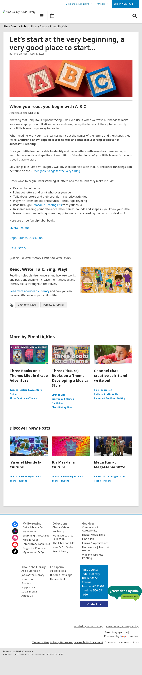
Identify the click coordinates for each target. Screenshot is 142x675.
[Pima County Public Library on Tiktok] (15, 551)
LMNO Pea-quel (20, 228)
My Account (30, 531)
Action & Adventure (31, 389)
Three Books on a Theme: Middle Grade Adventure (29, 375)
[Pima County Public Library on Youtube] (15, 545)
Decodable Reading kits (46, 205)
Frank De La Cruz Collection (62, 537)
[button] (78, 4)
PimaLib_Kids (58, 26)
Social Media (29, 591)
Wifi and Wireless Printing (92, 556)
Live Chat (124, 593)
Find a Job (88, 538)
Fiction (13, 394)
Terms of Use (40, 642)
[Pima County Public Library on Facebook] (15, 524)
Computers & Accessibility (90, 528)
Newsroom (28, 579)
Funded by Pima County (88, 626)
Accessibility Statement (88, 642)
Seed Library (60, 551)
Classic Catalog (61, 527)
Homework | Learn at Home (95, 548)
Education (106, 389)
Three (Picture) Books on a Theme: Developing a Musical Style (71, 378)
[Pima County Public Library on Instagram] (15, 538)
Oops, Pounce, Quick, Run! (26, 238)
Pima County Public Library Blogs (25, 26)
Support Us (28, 587)
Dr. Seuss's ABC (19, 248)
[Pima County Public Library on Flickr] (15, 531)
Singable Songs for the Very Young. (58, 171)
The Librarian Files (64, 543)
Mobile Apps (30, 539)
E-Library (58, 531)
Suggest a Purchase (34, 548)
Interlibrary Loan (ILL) (36, 544)
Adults (13, 476)
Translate (133, 636)
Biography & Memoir (63, 398)
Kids (96, 389)
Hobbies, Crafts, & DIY (106, 394)
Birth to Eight (59, 394)
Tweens (14, 389)
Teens (13, 480)
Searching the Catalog (36, 535)
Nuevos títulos (59, 579)
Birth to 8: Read (27, 305)
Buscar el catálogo (61, 575)
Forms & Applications (95, 543)
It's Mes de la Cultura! (63, 464)
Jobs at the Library (32, 575)
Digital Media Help (93, 534)
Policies (26, 583)
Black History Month (63, 407)
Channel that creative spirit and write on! (110, 375)
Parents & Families (54, 305)
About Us (27, 595)
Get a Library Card (34, 527)
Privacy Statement (61, 642)
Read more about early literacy (29, 291)
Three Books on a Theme (23, 398)
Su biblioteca (58, 570)
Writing (121, 398)
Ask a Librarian (30, 570)
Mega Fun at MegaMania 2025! (109, 464)
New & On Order (62, 547)
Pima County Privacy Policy (122, 626)
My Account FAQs (33, 552)
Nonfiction (57, 403)
